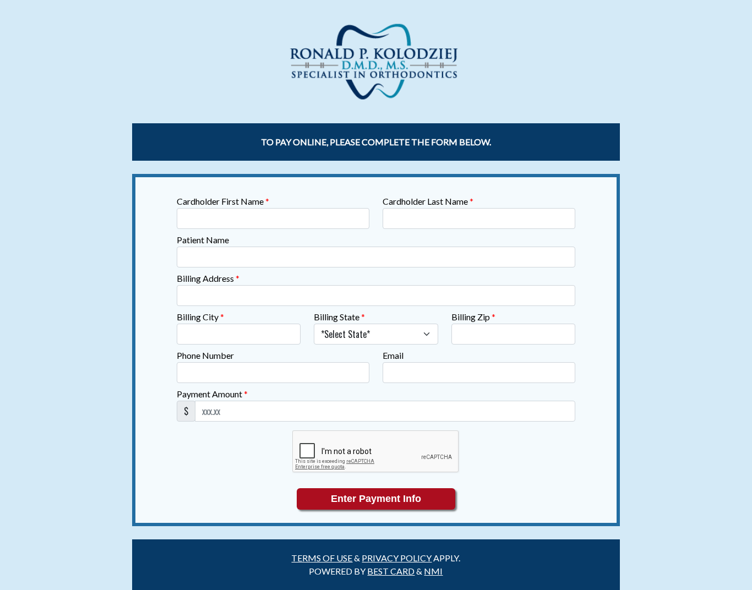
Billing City (200, 317)
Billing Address (208, 278)
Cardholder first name (223, 201)
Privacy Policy (397, 558)
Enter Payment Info (376, 498)
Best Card (391, 571)
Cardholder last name (428, 201)
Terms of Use (321, 558)
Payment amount (212, 394)
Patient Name (203, 239)
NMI (433, 571)
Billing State (339, 317)
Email (393, 355)
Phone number (205, 355)
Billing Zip (473, 317)
